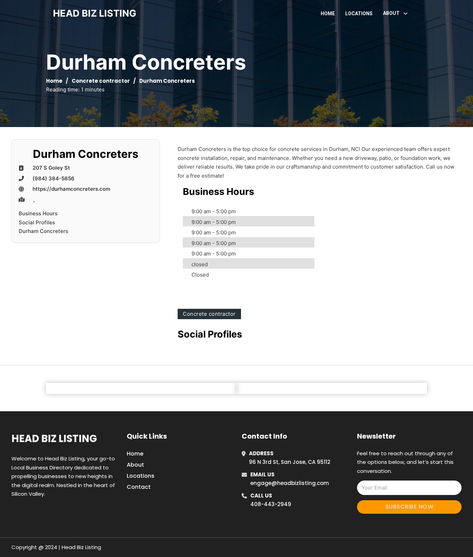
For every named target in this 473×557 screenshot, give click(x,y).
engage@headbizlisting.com (289, 483)
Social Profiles (37, 222)
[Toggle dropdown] (405, 13)
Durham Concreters (43, 231)
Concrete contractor (101, 80)
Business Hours (38, 213)
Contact (139, 487)
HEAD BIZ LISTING (94, 13)
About (135, 465)
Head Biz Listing (54, 439)
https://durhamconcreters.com (71, 189)
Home (328, 13)
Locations (359, 13)
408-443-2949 (270, 504)
